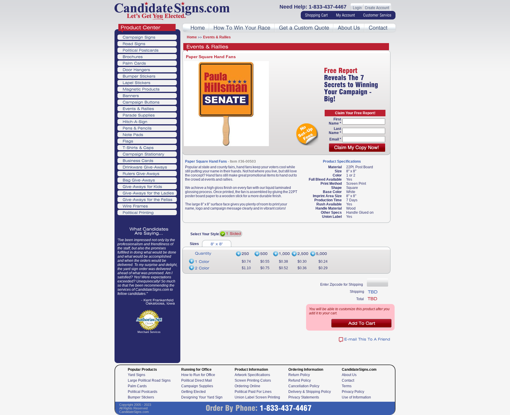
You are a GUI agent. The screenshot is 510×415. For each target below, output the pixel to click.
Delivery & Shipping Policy (309, 392)
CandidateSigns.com (134, 412)
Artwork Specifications (252, 375)
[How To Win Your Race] (241, 28)
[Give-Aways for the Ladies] (147, 192)
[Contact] (378, 28)
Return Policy (299, 375)
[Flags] (147, 140)
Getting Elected (193, 392)
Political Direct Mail (196, 380)
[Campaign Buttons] (147, 101)
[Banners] (147, 95)
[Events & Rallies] (147, 108)
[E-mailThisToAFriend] (364, 339)
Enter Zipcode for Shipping (341, 284)
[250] (244, 254)
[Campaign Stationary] (147, 153)
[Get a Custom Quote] (304, 28)
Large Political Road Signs (149, 380)
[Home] (197, 28)
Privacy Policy (353, 392)
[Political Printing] (147, 212)
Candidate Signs (172, 10)
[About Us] (349, 28)
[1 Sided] (230, 234)
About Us (349, 375)
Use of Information (356, 397)
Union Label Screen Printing (257, 397)
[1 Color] (211, 261)
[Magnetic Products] (147, 88)
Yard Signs (136, 375)
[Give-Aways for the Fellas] (147, 199)
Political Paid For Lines (253, 392)
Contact (348, 380)
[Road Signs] (147, 43)
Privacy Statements (303, 397)
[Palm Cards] (147, 63)
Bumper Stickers (141, 397)
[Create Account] (377, 8)
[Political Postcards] (147, 50)
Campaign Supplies (197, 386)
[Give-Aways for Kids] (147, 186)
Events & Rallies (217, 37)
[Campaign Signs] (147, 37)
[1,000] (281, 254)
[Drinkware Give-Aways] (147, 166)
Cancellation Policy (303, 386)
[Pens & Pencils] (147, 127)
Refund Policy (299, 380)
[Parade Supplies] (147, 114)
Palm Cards (137, 386)
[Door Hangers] (147, 69)
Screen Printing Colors (253, 380)
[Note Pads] (147, 134)
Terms (347, 386)
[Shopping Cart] (316, 15)
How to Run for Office (198, 375)
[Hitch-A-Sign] (147, 121)
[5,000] (319, 254)
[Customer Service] (377, 15)
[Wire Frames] (147, 205)
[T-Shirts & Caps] (147, 147)
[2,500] (299, 254)
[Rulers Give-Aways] (147, 173)
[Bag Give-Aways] (147, 179)
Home (192, 37)
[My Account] (345, 15)
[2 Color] (211, 268)
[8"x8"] (216, 243)
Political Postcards (142, 392)
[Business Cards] (147, 160)
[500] (262, 254)
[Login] (357, 8)
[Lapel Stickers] (147, 82)
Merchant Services (149, 332)
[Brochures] (147, 56)
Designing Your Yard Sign (202, 397)
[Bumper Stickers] (147, 75)
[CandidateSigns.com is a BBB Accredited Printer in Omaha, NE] (149, 350)
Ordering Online (247, 386)
